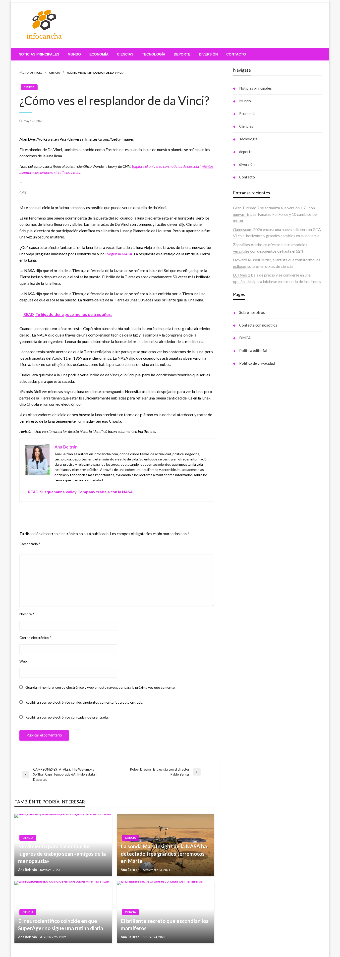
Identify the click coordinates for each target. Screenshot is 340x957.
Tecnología (153, 54)
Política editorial (253, 350)
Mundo (74, 54)
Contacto (236, 54)
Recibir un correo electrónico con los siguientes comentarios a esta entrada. (84, 702)
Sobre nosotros (252, 312)
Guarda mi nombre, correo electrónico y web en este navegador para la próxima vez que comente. (100, 687)
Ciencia (54, 72)
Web (23, 661)
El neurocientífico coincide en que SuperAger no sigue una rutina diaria (60, 924)
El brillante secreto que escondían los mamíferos (165, 924)
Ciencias (125, 54)
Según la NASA (119, 253)
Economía (99, 54)
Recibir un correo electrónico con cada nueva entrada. (67, 717)
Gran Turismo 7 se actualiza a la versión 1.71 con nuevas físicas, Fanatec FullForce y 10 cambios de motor (275, 214)
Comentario (29, 544)
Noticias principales (39, 54)
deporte (182, 54)
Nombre (26, 614)
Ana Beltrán (28, 870)
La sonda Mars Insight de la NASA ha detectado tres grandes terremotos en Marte (164, 853)
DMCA (245, 338)
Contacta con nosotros (258, 325)
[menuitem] (38, 54)
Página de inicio (30, 72)
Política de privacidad (257, 363)
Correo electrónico (35, 637)
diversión (208, 54)
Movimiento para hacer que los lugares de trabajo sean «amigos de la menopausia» (62, 853)
